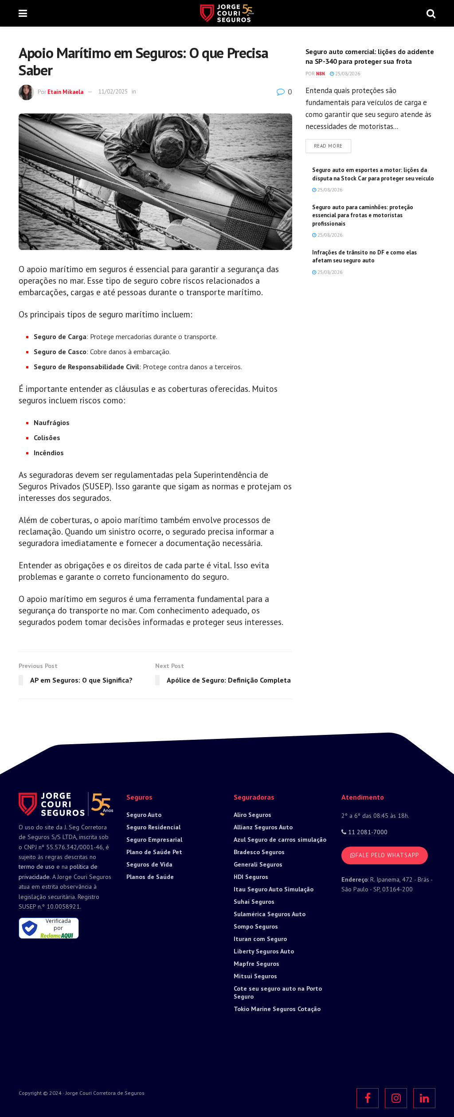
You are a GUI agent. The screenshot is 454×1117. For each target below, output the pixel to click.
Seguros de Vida (149, 864)
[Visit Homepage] (226, 13)
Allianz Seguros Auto (263, 827)
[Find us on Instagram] (396, 1098)
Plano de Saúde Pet (154, 852)
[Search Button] (431, 13)
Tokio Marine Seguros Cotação (277, 1009)
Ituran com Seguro (260, 939)
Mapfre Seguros (256, 964)
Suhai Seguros (254, 902)
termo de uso (37, 867)
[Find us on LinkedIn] (424, 1098)
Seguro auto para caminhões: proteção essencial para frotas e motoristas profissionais (362, 215)
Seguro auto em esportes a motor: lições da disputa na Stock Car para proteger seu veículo (373, 174)
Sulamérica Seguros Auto (269, 914)
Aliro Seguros (252, 815)
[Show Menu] (23, 13)
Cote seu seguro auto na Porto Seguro (278, 992)
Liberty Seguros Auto (264, 951)
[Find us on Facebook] (367, 1098)
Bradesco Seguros (259, 852)
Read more (332, 145)
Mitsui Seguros (255, 976)
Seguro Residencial (153, 827)
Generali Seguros (258, 864)
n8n (320, 73)
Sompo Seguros (256, 926)
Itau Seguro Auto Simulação (273, 889)
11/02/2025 (113, 91)
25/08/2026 (347, 73)
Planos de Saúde (150, 877)
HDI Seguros (251, 877)
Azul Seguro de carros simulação (280, 840)
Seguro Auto (143, 815)
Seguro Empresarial (154, 840)
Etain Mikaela (65, 91)
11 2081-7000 (366, 832)
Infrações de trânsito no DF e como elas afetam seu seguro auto (364, 256)
